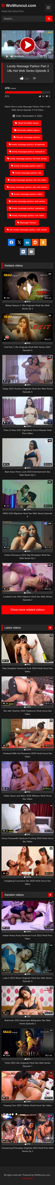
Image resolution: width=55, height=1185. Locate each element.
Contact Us (27, 1178)
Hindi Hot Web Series (28, 123)
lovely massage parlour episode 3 (28, 151)
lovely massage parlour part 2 (28, 166)
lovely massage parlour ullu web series (28, 187)
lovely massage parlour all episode (28, 144)
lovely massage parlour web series (28, 201)
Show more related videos (27, 609)
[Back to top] (45, 1176)
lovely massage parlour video (28, 194)
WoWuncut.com (20, 5)
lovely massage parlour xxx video (28, 215)
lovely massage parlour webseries (28, 208)
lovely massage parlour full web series (28, 158)
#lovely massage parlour (28, 137)
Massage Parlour (28, 222)
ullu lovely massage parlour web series (28, 229)
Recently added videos (28, 130)
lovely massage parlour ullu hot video (28, 180)
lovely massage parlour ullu (28, 173)
